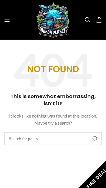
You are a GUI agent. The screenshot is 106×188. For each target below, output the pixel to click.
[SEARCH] (95, 138)
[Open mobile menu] (7, 19)
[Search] (87, 19)
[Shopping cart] (99, 19)
